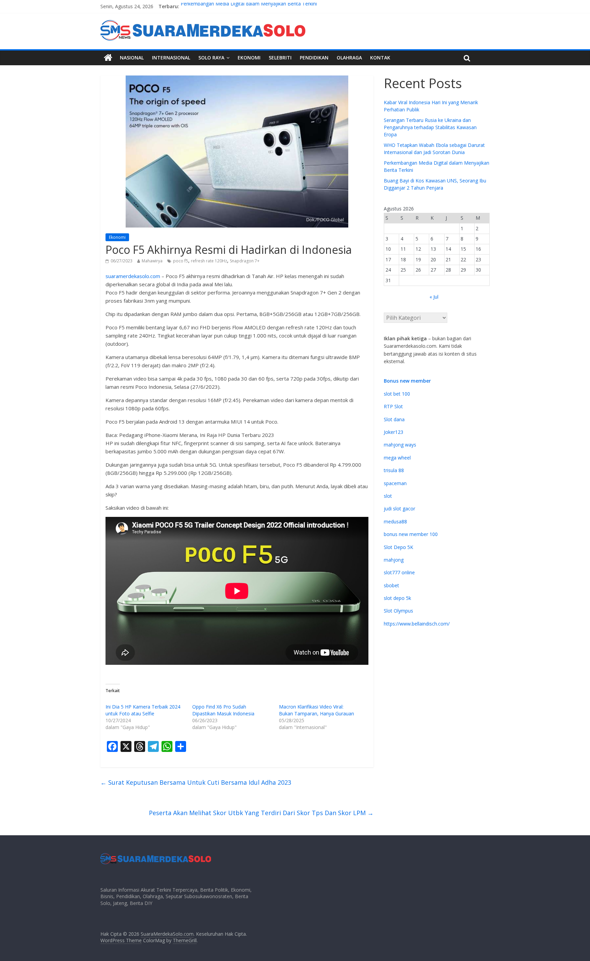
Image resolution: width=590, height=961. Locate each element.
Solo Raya (211, 57)
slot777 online (399, 572)
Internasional (171, 57)
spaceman (395, 483)
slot (388, 496)
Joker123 (393, 432)
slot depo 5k (397, 598)
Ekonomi (249, 57)
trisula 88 (394, 470)
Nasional (132, 57)
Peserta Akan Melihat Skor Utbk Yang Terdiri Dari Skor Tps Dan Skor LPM (261, 813)
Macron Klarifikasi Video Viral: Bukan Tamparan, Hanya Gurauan (316, 710)
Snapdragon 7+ (244, 261)
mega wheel (397, 457)
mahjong (394, 560)
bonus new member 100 (411, 534)
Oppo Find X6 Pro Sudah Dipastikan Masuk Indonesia (223, 710)
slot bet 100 (397, 393)
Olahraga (349, 57)
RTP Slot (393, 406)
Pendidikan (314, 57)
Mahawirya (152, 261)
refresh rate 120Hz (209, 261)
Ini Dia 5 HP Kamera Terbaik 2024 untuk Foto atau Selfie (143, 710)
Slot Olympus (398, 610)
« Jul (434, 296)
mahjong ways (400, 444)
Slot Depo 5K (398, 547)
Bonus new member (407, 380)
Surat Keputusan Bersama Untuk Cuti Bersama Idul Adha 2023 (195, 782)
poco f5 (180, 261)
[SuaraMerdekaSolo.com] (108, 58)
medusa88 (395, 521)
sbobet (391, 585)
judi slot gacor (399, 508)
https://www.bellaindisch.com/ (417, 623)
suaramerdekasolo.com (133, 276)
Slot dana (394, 419)
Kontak (380, 57)
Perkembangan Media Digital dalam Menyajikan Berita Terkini (249, 6)
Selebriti (280, 57)
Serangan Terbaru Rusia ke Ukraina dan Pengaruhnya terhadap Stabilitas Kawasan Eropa (430, 127)
